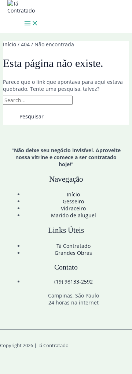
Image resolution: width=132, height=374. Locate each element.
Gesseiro (73, 201)
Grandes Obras (73, 252)
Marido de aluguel (73, 215)
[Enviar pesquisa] (90, 100)
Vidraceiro (73, 208)
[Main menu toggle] (31, 23)
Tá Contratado (73, 245)
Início (73, 194)
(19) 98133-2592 (73, 281)
